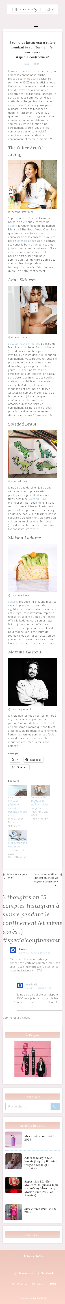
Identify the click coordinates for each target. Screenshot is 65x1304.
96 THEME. (40, 1298)
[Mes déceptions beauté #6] (17, 835)
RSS (53, 1284)
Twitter (22, 1284)
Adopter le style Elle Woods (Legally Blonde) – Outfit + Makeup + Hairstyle (41, 1163)
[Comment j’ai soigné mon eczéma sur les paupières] (40, 790)
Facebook (47, 1273)
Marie (30, 984)
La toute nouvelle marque (24, 343)
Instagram (26, 1273)
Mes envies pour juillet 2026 (40, 1210)
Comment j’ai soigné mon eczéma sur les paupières (39, 803)
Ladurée (13, 601)
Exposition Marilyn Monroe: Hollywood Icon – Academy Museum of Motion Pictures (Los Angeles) (41, 1188)
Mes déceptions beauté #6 (17, 844)
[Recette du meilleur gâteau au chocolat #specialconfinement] (17, 790)
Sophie (12, 225)
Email (41, 1284)
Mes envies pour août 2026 (39, 1137)
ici (18, 240)
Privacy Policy (34, 1256)
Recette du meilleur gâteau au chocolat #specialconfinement (17, 806)
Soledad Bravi (37, 499)
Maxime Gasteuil (43, 723)
